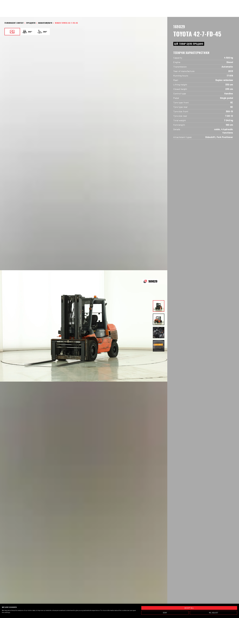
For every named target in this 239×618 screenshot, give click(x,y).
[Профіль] (228, 11)
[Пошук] (223, 11)
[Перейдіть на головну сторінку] (13, 11)
